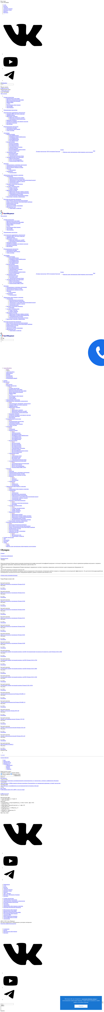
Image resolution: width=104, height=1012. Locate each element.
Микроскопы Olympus (17, 514)
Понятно (81, 1006)
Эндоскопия (12, 429)
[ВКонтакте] (22, 54)
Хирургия (11, 471)
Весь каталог (9, 384)
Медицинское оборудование (10, 909)
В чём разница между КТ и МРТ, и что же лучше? (13, 789)
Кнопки (8, 766)
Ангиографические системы (10, 917)
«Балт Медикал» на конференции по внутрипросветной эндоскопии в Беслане (20, 785)
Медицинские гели (16, 535)
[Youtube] (10, 68)
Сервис (8, 545)
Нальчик (8, 374)
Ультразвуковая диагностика (10, 899)
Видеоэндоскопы (16, 443)
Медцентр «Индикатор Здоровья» (11, 894)
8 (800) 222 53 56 (5, 88)
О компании (6, 929)
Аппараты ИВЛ (7, 914)
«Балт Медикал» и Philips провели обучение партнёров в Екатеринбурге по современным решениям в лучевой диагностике (30, 783)
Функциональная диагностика (16, 421)
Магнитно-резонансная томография (12, 912)
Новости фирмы (6, 774)
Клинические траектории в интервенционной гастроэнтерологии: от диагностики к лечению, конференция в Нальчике (30, 780)
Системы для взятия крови (18, 508)
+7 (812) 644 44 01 (5, 90)
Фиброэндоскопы (16, 433)
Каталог (5, 887)
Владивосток (9, 375)
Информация (6, 884)
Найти (2, 1005)
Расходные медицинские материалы (18, 524)
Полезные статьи (16, 774)
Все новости (4, 778)
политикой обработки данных (89, 999)
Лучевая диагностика (14, 388)
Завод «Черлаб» (7, 893)
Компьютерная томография (10, 911)
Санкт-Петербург (10, 371)
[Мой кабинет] (1, 211)
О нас (4, 885)
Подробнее (3, 588)
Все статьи (3, 788)
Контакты (5, 896)
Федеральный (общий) (11, 378)
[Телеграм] (9, 80)
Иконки (8, 767)
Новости (5, 892)
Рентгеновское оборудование (10, 913)
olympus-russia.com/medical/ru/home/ (9, 575)
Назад (7, 369)
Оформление (9, 765)
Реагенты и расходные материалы (20, 503)
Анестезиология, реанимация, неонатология (19, 403)
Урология (14, 478)
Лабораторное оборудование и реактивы (19, 489)
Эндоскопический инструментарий (20, 463)
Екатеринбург (9, 377)
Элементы (8, 769)
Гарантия (5, 888)
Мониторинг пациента (17, 410)
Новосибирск (9, 373)
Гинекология (15, 484)
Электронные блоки (17, 455)
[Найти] (1, 341)
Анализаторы (15, 492)
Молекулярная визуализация (10, 916)
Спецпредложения (7, 889)
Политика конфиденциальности (8, 923)
